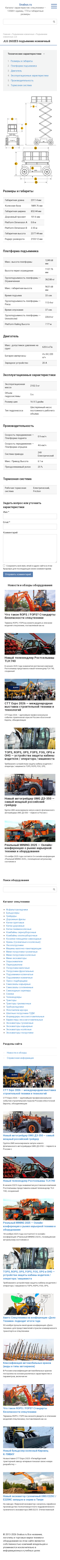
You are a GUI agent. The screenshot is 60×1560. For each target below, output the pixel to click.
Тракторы (11, 1000)
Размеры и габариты (22, 61)
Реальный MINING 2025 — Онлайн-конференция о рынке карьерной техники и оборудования (29, 848)
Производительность (22, 80)
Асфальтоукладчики (17, 909)
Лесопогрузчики (15, 945)
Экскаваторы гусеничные (19, 1023)
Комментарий (10, 532)
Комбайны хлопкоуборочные (21, 935)
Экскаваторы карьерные (19, 1026)
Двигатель (16, 70)
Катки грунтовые (15, 922)
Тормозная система (21, 85)
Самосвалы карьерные (18, 984)
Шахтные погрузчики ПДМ (20, 1013)
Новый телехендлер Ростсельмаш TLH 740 (29, 659)
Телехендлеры (14, 997)
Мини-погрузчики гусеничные (22, 951)
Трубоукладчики (15, 1006)
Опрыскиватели (14, 961)
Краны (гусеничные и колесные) (23, 942)
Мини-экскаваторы (16, 958)
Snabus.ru (25, 4)
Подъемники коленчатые (19, 974)
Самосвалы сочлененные (19, 987)
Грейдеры (11, 916)
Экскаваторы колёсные (19, 1029)
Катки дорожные (15, 925)
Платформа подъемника (24, 65)
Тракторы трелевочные (18, 1003)
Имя (6, 512)
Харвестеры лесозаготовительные (24, 1019)
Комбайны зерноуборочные (21, 932)
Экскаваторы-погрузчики (19, 1032)
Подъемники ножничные (19, 977)
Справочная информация (20, 1058)
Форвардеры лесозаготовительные (25, 1016)
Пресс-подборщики (16, 980)
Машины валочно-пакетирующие (23, 948)
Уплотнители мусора (17, 1010)
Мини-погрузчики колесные (21, 955)
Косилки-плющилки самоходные (23, 938)
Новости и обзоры (17, 1052)
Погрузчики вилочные (18, 968)
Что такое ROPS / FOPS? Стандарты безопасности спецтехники (30, 616)
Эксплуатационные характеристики (29, 75)
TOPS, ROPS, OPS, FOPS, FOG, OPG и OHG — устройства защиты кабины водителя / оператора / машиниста (30, 755)
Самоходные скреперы (18, 990)
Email (6, 522)
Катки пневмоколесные (18, 929)
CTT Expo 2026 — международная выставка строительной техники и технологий (29, 707)
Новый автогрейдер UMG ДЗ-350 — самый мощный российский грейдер (29, 802)
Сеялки (10, 993)
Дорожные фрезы (16, 919)
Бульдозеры (12, 912)
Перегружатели (14, 964)
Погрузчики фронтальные (20, 971)
